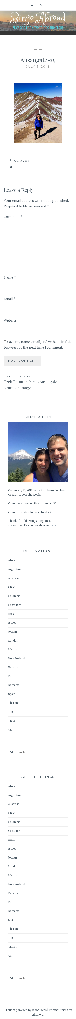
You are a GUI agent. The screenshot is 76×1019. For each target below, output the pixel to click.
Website (10, 320)
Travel (12, 721)
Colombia (14, 596)
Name (10, 277)
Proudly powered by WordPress (25, 1010)
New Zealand (16, 658)
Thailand (13, 703)
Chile (11, 587)
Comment (13, 217)
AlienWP (37, 1014)
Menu (40, 5)
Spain (11, 694)
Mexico (13, 649)
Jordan (12, 631)
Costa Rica (14, 605)
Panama (13, 667)
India (11, 614)
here (53, 525)
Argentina (14, 569)
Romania (13, 685)
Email (10, 299)
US (10, 730)
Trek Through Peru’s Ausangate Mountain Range (30, 382)
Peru (11, 676)
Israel (12, 622)
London (13, 640)
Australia (13, 578)
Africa (12, 560)
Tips (11, 712)
